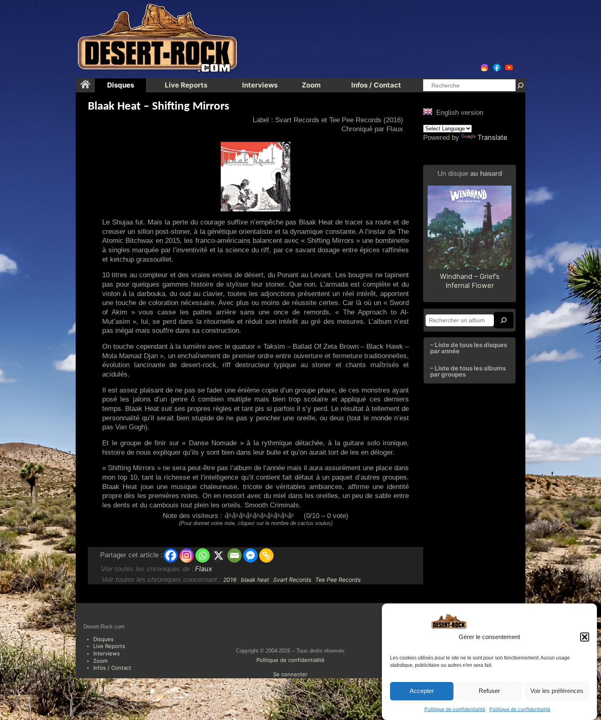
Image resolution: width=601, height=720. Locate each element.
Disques (103, 639)
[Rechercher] (520, 85)
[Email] (234, 555)
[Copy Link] (266, 555)
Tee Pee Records (338, 579)
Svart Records (292, 579)
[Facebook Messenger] (250, 555)
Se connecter (290, 674)
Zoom (100, 660)
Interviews (106, 653)
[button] (585, 637)
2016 (230, 579)
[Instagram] (186, 555)
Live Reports (109, 646)
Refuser (489, 691)
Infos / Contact (112, 667)
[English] (427, 111)
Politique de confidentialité (454, 709)
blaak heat (255, 579)
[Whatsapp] (202, 555)
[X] (218, 555)
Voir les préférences (556, 691)
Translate (492, 137)
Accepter (422, 691)
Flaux (203, 569)
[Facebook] (171, 555)
